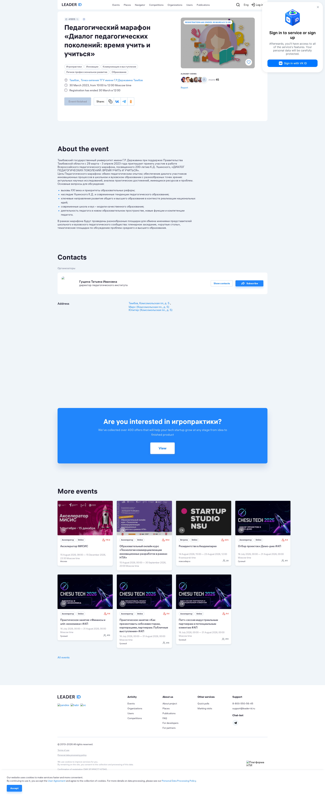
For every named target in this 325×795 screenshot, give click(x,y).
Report (184, 87)
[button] (144, 697)
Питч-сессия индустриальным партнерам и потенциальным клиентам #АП (198, 623)
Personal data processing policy (72, 755)
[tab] (144, 697)
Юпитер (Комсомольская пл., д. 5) (150, 309)
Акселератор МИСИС (74, 546)
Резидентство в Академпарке (198, 546)
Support (237, 696)
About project (169, 703)
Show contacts (222, 283)
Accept (14, 788)
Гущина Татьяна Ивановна (98, 282)
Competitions (156, 4)
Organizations (175, 4)
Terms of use (63, 750)
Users (189, 4)
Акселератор (68, 540)
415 (167, 643)
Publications (203, 4)
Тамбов (74, 80)
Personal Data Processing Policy (179, 780)
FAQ (164, 718)
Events (116, 4)
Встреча (184, 540)
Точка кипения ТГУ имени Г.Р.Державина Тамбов (111, 80)
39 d (167, 540)
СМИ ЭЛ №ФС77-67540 (95, 769)
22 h (227, 540)
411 (286, 560)
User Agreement (57, 780)
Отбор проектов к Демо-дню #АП (259, 546)
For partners (169, 727)
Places (127, 4)
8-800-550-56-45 (242, 703)
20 (227, 560)
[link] (85, 533)
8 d (286, 540)
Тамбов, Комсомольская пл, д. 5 (149, 303)
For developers (170, 722)
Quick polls (203, 703)
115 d (108, 540)
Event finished (78, 101)
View (162, 448)
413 (227, 639)
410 (108, 635)
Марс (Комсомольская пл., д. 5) (149, 306)
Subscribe (252, 283)
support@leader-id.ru (243, 708)
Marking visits (205, 708)
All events (64, 657)
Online (81, 540)
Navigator (140, 4)
